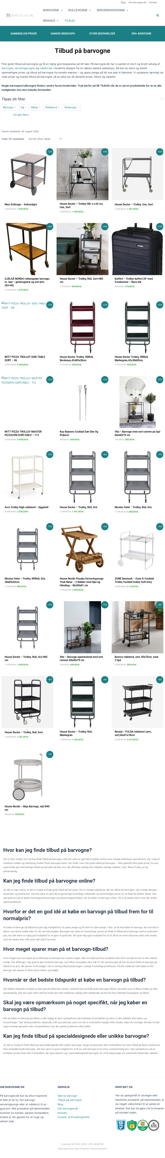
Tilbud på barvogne (70, 1100)
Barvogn (8, 107)
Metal (34, 107)
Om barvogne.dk (68, 1108)
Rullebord (51, 107)
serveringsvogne (25, 68)
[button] (61, 10)
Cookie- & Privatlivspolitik (73, 1117)
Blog (60, 1104)
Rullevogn (71, 107)
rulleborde (46, 68)
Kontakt (62, 1112)
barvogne (7, 68)
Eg (22, 107)
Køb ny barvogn (67, 1095)
